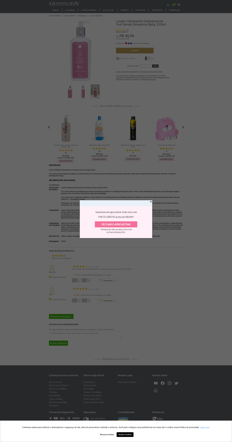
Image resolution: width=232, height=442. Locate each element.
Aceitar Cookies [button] (125, 434)
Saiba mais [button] (205, 427)
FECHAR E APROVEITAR (116, 224)
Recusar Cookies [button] (107, 434)
